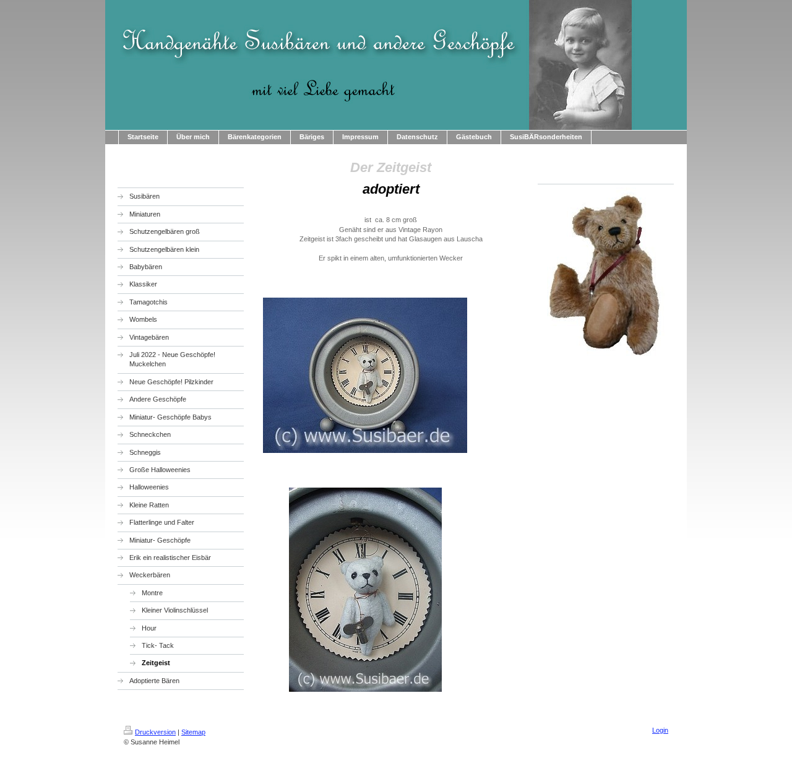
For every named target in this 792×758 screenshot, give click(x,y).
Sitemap (193, 732)
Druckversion (155, 732)
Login (660, 730)
